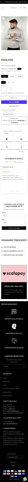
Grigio (4, 76)
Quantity (3, 86)
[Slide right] (17, 55)
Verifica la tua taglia (14, 228)
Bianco (12, 76)
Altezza (4, 212)
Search (5, 378)
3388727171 (11, 409)
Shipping (9, 71)
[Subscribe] (23, 366)
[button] (3, 7)
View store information (8, 114)
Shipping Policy (7, 392)
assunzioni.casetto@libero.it (10, 423)
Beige (19, 76)
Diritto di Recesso (7, 395)
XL (3, 82)
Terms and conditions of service (11, 388)
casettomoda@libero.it (13, 411)
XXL (14, 82)
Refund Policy (6, 381)
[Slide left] (10, 55)
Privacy (5, 385)
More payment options (14, 106)
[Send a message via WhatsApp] (25, 479)
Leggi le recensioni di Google (8, 65)
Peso (3, 219)
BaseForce (17, 479)
